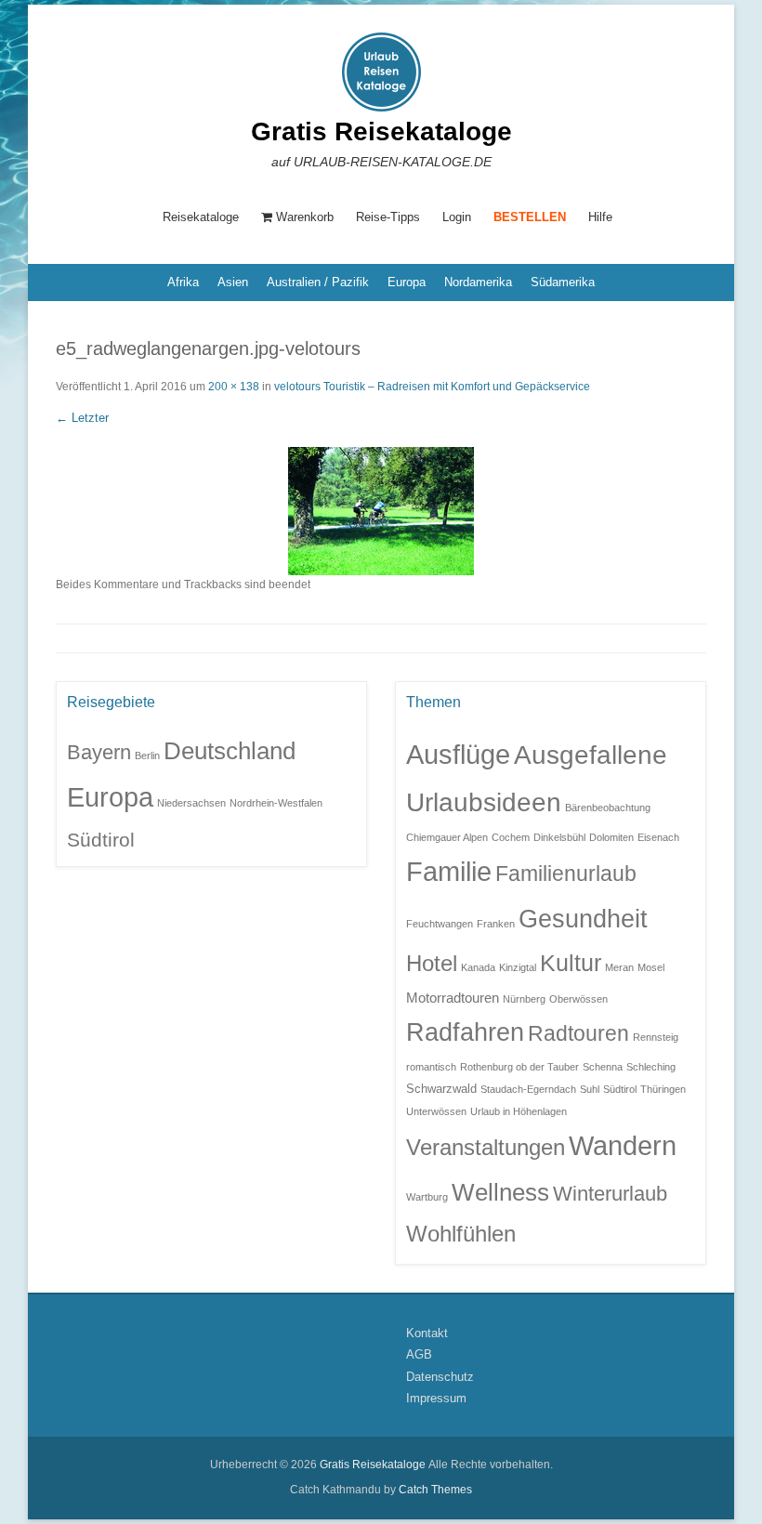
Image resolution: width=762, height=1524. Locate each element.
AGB (419, 1354)
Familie (449, 871)
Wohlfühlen (461, 1233)
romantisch (431, 1066)
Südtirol (101, 839)
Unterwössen (436, 1111)
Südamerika (563, 282)
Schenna (603, 1066)
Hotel (431, 963)
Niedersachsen (191, 802)
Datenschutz (440, 1377)
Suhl (589, 1089)
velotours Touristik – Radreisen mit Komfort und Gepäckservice (432, 386)
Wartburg (427, 1196)
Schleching (651, 1066)
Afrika (183, 282)
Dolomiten (611, 837)
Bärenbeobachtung (607, 807)
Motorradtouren (452, 997)
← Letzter (82, 418)
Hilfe (600, 217)
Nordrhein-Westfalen (276, 802)
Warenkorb (305, 217)
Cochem (511, 837)
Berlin (147, 755)
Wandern (623, 1146)
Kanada (478, 967)
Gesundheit (583, 918)
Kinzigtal (517, 967)
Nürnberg (524, 999)
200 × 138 (233, 386)
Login (456, 217)
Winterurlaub (610, 1193)
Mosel (650, 967)
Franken (496, 923)
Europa (407, 282)
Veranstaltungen (485, 1148)
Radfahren (465, 1032)
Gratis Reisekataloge (381, 131)
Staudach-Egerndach (528, 1089)
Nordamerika (478, 282)
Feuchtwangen (439, 923)
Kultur (570, 963)
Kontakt (427, 1333)
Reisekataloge (201, 217)
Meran (619, 967)
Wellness (500, 1192)
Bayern (99, 752)
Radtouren (578, 1033)
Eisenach (658, 837)
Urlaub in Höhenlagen (518, 1111)
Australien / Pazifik (318, 282)
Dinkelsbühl (559, 837)
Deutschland (230, 751)
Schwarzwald (441, 1089)
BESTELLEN (529, 217)
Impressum (436, 1398)
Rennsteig (655, 1037)
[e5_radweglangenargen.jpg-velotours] (381, 511)
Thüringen (663, 1089)
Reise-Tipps (388, 217)
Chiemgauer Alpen (447, 837)
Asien (232, 282)
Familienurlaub (566, 874)
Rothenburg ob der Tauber (519, 1066)
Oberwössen (578, 999)
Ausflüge (458, 754)
